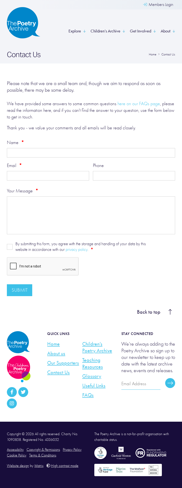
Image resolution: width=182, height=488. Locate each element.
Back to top (148, 312)
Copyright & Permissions (43, 449)
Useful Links (93, 386)
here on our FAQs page (139, 103)
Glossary (91, 376)
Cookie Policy (16, 455)
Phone (98, 165)
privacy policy (76, 249)
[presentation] (43, 266)
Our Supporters (63, 363)
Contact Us (58, 372)
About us (56, 353)
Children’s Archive (105, 31)
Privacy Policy (72, 449)
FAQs (88, 395)
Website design (18, 466)
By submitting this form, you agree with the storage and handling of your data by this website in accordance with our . (80, 246)
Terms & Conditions (42, 455)
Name (15, 142)
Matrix (38, 466)
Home (53, 344)
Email (14, 165)
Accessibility (15, 449)
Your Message (22, 191)
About (165, 31)
